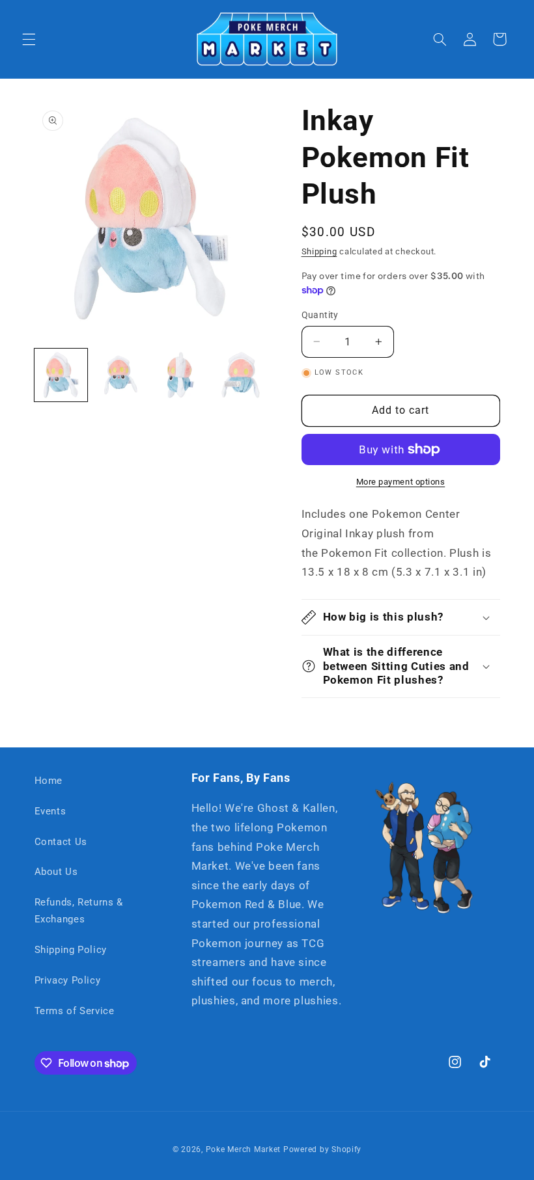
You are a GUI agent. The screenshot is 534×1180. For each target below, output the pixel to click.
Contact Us (61, 842)
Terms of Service (75, 1011)
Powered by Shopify (322, 1149)
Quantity (320, 315)
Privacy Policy (68, 980)
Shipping (319, 251)
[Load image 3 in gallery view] (181, 375)
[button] (29, 39)
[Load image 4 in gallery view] (241, 375)
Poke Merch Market (243, 1149)
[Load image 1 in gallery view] (61, 375)
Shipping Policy (71, 950)
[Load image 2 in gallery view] (121, 375)
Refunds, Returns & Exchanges (79, 910)
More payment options (400, 482)
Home (49, 780)
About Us (56, 872)
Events (50, 811)
